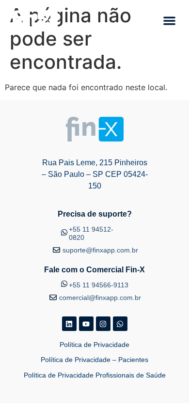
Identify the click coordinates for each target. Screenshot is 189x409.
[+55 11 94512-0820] (64, 231)
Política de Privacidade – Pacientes (94, 359)
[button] (170, 21)
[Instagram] (103, 323)
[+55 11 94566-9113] (64, 282)
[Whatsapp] (120, 323)
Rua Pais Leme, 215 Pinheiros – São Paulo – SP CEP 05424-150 (95, 174)
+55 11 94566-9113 (98, 285)
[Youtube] (86, 323)
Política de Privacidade (94, 344)
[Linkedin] (69, 323)
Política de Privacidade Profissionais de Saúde (95, 375)
